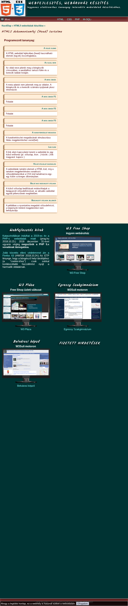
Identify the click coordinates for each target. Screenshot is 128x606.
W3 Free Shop (77, 272)
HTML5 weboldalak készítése (29, 25)
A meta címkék (50, 79)
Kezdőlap (6, 25)
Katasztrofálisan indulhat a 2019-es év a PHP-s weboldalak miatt (25, 237)
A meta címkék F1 (49, 96)
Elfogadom (83, 603)
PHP (77, 19)
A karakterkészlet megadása (44, 132)
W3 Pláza (26, 329)
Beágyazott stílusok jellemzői (44, 200)
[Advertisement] (78, 472)
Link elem (52, 147)
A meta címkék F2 (49, 108)
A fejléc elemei (50, 48)
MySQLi (87, 19)
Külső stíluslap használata (45, 164)
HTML (60, 19)
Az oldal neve (50, 63)
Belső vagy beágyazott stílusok (43, 183)
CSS (69, 19)
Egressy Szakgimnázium (77, 329)
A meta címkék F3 (49, 120)
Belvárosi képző (26, 385)
